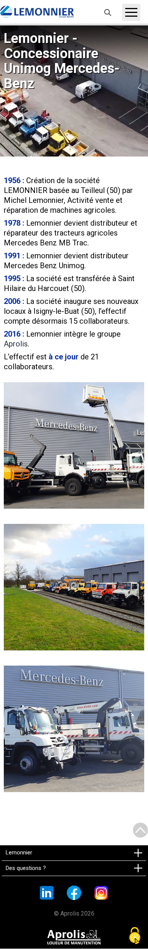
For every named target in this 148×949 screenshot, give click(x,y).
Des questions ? (26, 868)
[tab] (74, 852)
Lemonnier (19, 852)
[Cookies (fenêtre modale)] (134, 936)
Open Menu (131, 12)
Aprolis (16, 343)
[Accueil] (37, 12)
